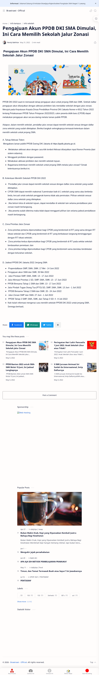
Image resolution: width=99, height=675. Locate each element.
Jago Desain (62, 662)
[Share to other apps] (58, 325)
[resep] (41, 529)
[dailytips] (34, 529)
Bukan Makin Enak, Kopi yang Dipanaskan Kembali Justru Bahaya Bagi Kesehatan (48, 534)
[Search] (95, 11)
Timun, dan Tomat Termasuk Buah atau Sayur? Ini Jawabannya (51, 571)
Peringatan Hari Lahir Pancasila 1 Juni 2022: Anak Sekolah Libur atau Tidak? (69, 345)
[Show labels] (25, 601)
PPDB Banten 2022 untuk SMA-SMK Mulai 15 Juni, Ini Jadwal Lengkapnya (20, 367)
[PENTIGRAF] (44, 577)
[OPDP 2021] (34, 577)
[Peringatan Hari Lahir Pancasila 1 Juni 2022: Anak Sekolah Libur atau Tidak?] (91, 345)
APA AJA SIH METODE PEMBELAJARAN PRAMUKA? (43, 561)
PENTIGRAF (25, 580)
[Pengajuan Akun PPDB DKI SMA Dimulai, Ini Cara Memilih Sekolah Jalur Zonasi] (43, 345)
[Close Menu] (95, 3)
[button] (91, 11)
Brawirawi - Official (15, 10)
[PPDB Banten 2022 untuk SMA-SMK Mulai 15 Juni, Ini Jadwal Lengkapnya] (43, 367)
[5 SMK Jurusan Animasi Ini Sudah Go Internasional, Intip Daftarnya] (91, 367)
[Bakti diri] (33, 558)
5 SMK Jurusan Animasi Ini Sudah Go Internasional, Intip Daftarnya (68, 367)
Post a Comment (50, 395)
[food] (41, 567)
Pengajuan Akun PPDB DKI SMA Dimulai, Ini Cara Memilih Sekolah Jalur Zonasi (21, 345)
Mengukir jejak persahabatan (35, 552)
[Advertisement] (36, 465)
